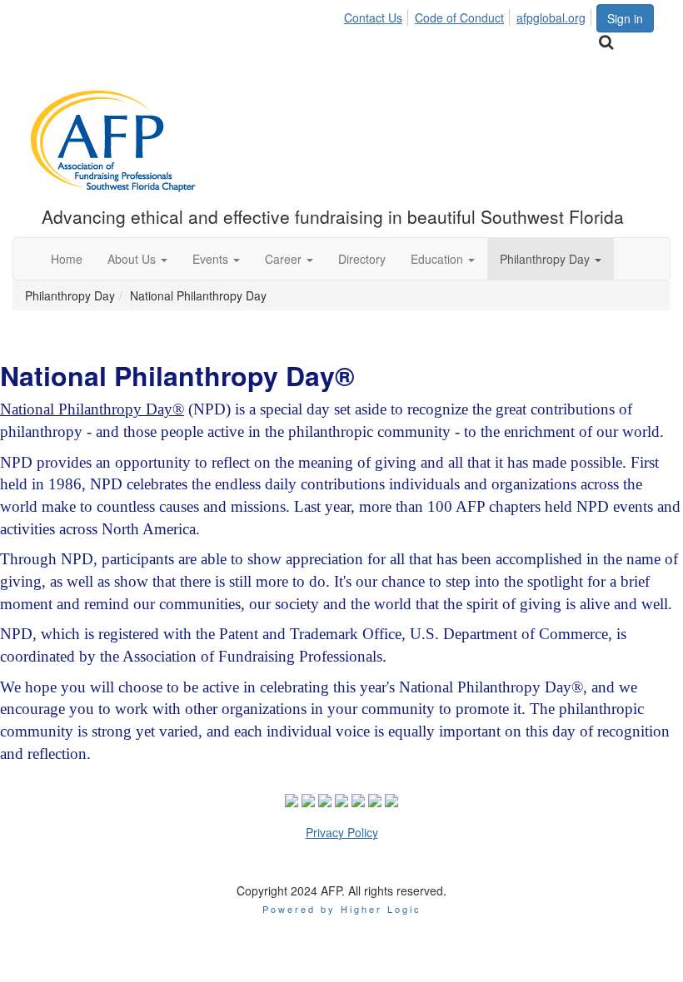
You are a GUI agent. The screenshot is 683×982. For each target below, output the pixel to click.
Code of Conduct (459, 17)
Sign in (625, 18)
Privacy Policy (342, 832)
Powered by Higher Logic (341, 908)
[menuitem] (377, 15)
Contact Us (373, 17)
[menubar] (469, 15)
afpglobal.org (551, 17)
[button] (137, 259)
